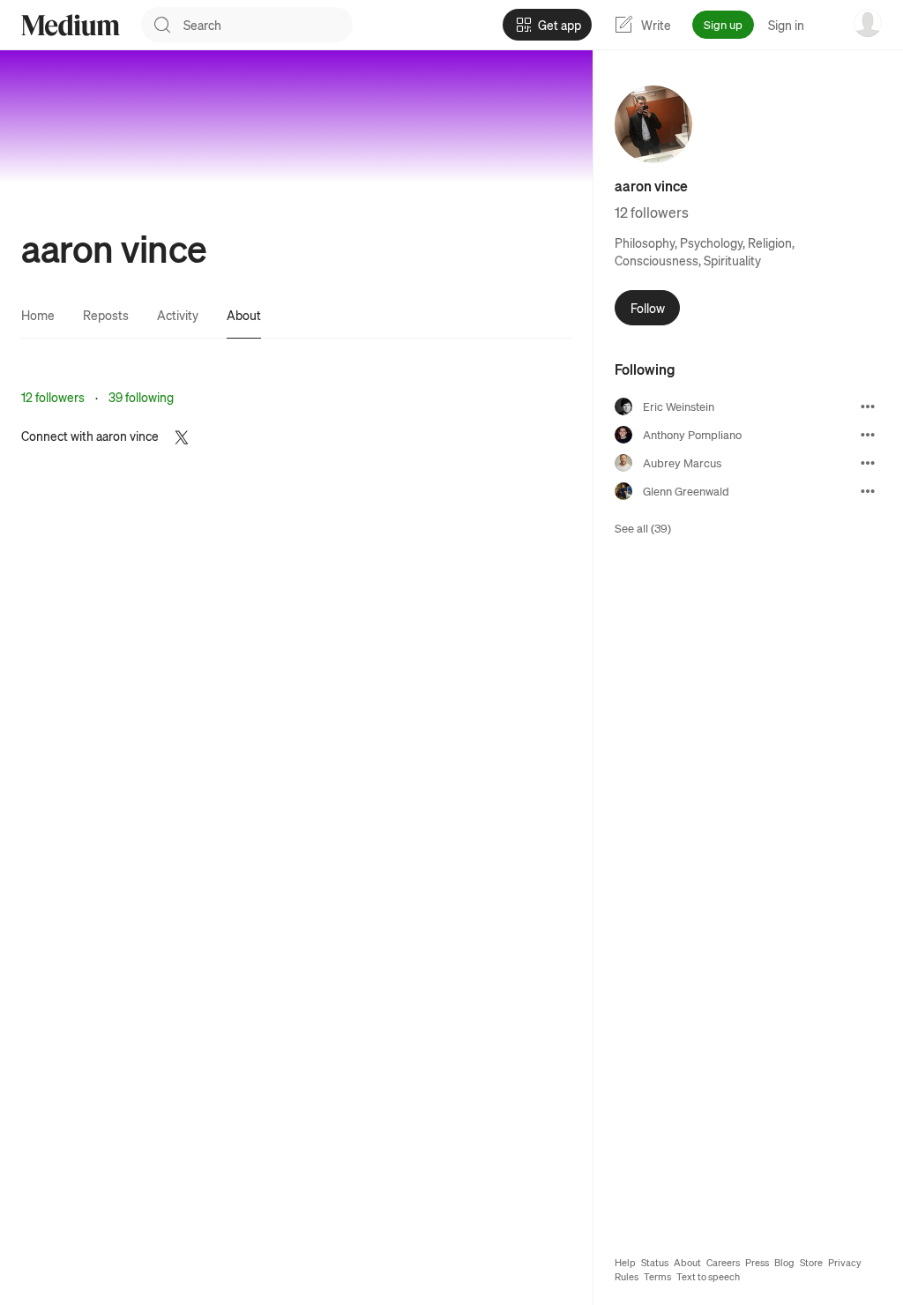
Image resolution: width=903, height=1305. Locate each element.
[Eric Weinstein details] (868, 406)
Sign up (723, 24)
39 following (141, 397)
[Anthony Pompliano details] (868, 435)
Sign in (786, 25)
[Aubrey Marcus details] (868, 463)
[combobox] (268, 24)
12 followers (53, 397)
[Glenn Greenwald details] (868, 491)
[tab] (38, 315)
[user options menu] (868, 23)
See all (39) (643, 527)
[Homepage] (70, 25)
